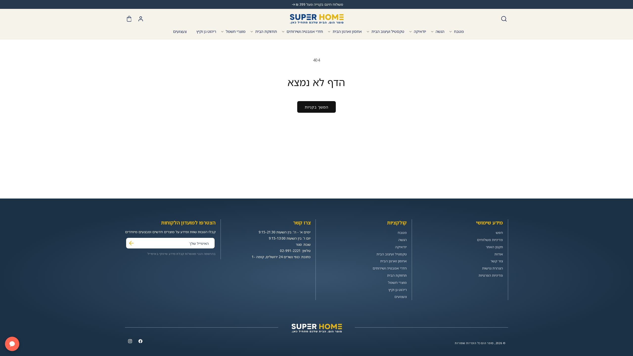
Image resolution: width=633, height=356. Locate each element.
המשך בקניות (316, 107)
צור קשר (497, 261)
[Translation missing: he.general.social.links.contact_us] (12, 344)
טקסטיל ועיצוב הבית (387, 31)
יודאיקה (420, 31)
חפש (499, 232)
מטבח (459, 31)
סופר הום (487, 343)
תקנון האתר (494, 247)
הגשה (440, 31)
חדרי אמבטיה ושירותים (305, 31)
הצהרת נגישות (492, 268)
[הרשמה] (131, 243)
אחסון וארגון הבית (347, 31)
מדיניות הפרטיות (491, 275)
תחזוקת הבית (266, 31)
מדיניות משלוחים (490, 239)
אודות (499, 254)
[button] (503, 18)
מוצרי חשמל (236, 31)
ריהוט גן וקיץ (397, 289)
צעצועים (400, 296)
